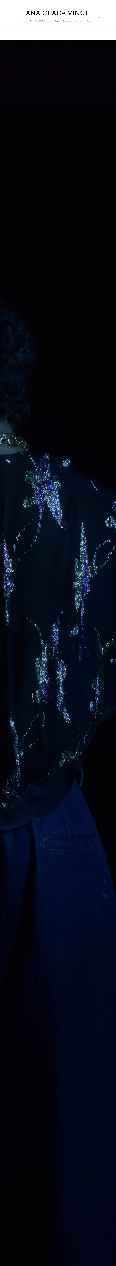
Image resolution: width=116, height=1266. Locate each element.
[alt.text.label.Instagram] (100, 17)
